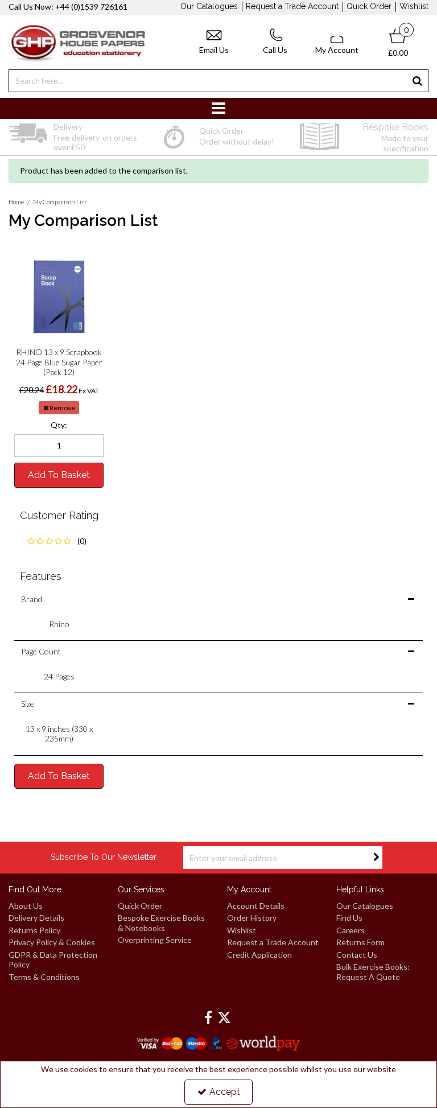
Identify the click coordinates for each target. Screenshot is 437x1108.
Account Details (256, 906)
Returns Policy (34, 930)
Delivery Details (36, 917)
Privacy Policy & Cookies (52, 942)
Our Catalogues (209, 6)
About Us (26, 906)
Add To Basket (59, 474)
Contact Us (356, 954)
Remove (61, 407)
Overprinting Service (155, 940)
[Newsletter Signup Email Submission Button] (376, 857)
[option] (73, 137)
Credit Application (259, 954)
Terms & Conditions (44, 977)
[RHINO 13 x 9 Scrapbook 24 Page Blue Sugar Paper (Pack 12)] (59, 296)
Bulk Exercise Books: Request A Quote (373, 972)
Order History (252, 917)
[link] (208, 1018)
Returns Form (360, 942)
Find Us (349, 917)
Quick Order (369, 6)
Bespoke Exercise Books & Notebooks (161, 923)
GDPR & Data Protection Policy (53, 960)
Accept (224, 1091)
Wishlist (413, 6)
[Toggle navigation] (219, 109)
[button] (58, 541)
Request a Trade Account (292, 6)
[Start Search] (417, 80)
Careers (350, 930)
